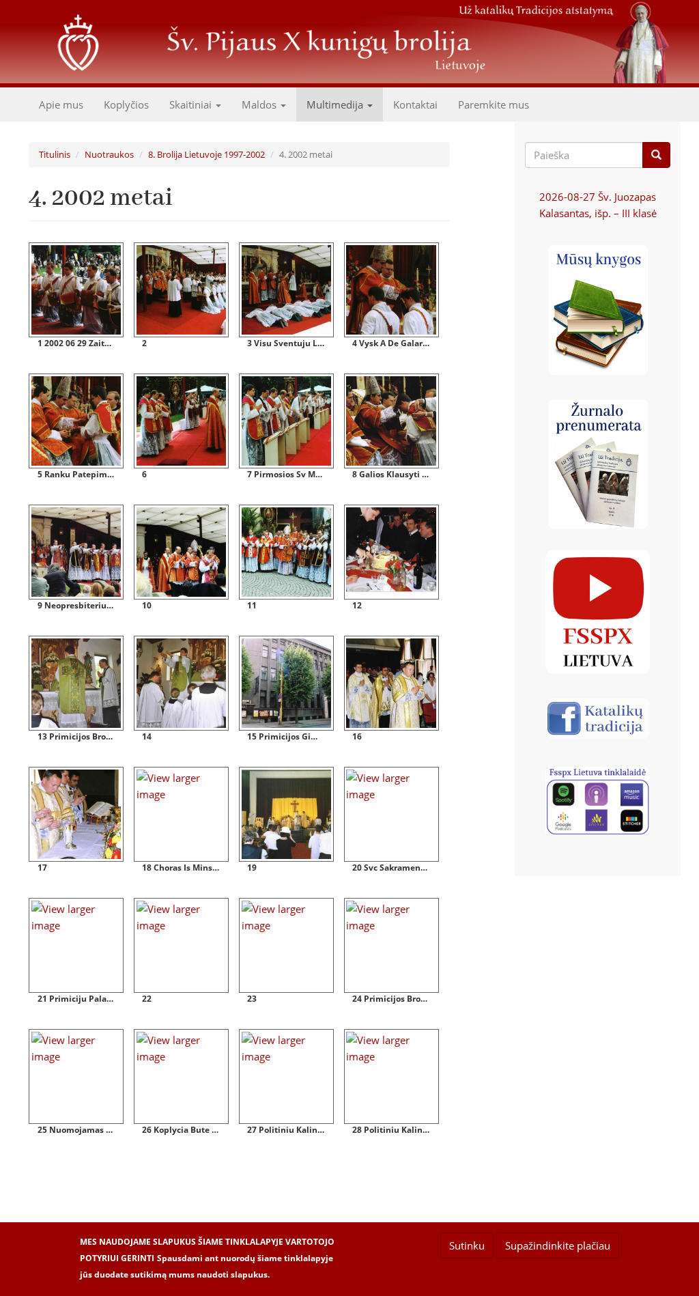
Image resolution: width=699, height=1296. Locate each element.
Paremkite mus (493, 104)
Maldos (260, 104)
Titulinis (54, 154)
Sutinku (467, 1245)
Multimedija (336, 104)
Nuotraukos (109, 154)
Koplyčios (126, 104)
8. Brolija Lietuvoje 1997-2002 (206, 154)
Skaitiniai (191, 104)
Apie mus (61, 104)
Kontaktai (415, 104)
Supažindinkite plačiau (557, 1245)
